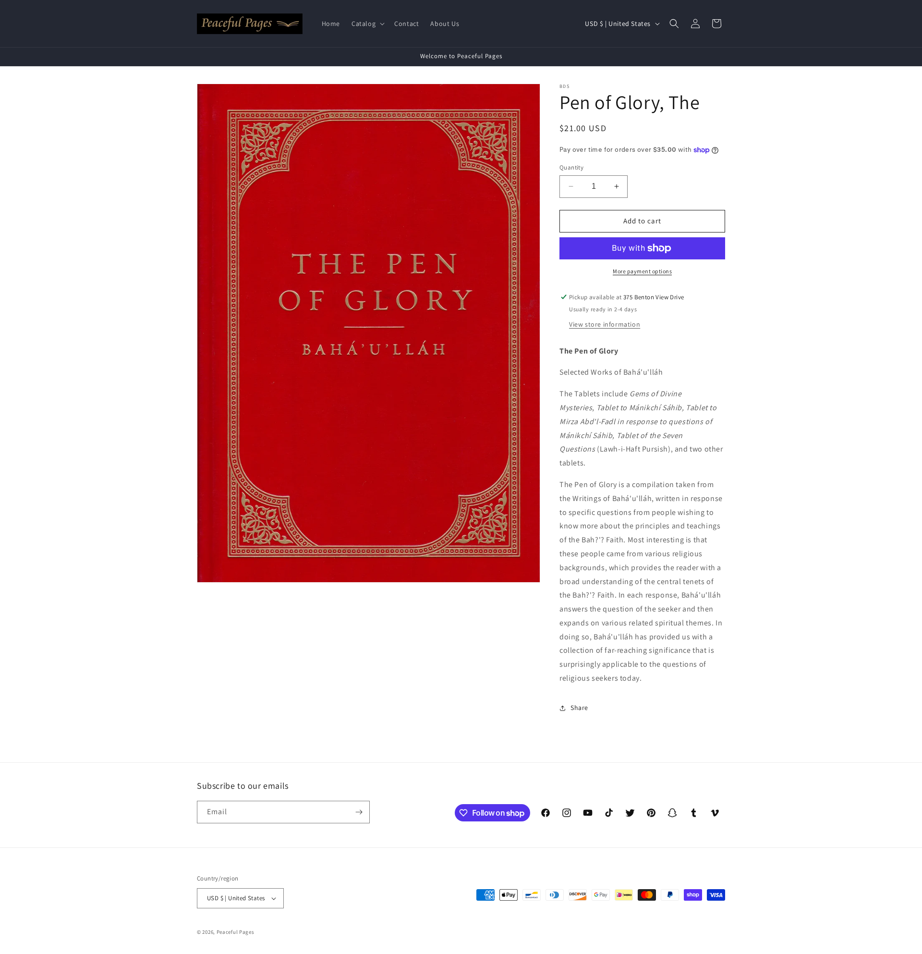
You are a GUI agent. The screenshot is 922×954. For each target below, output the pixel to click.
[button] (367, 23)
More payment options (642, 271)
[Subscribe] (358, 812)
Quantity (571, 167)
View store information (604, 324)
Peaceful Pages (236, 932)
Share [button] (579, 707)
